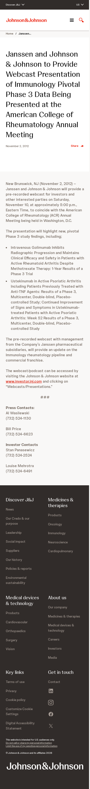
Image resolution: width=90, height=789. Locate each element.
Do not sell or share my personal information (29, 742)
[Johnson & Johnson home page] (26, 20)
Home (9, 34)
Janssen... (24, 34)
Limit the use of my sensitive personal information (31, 745)
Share (74, 146)
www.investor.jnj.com (24, 381)
